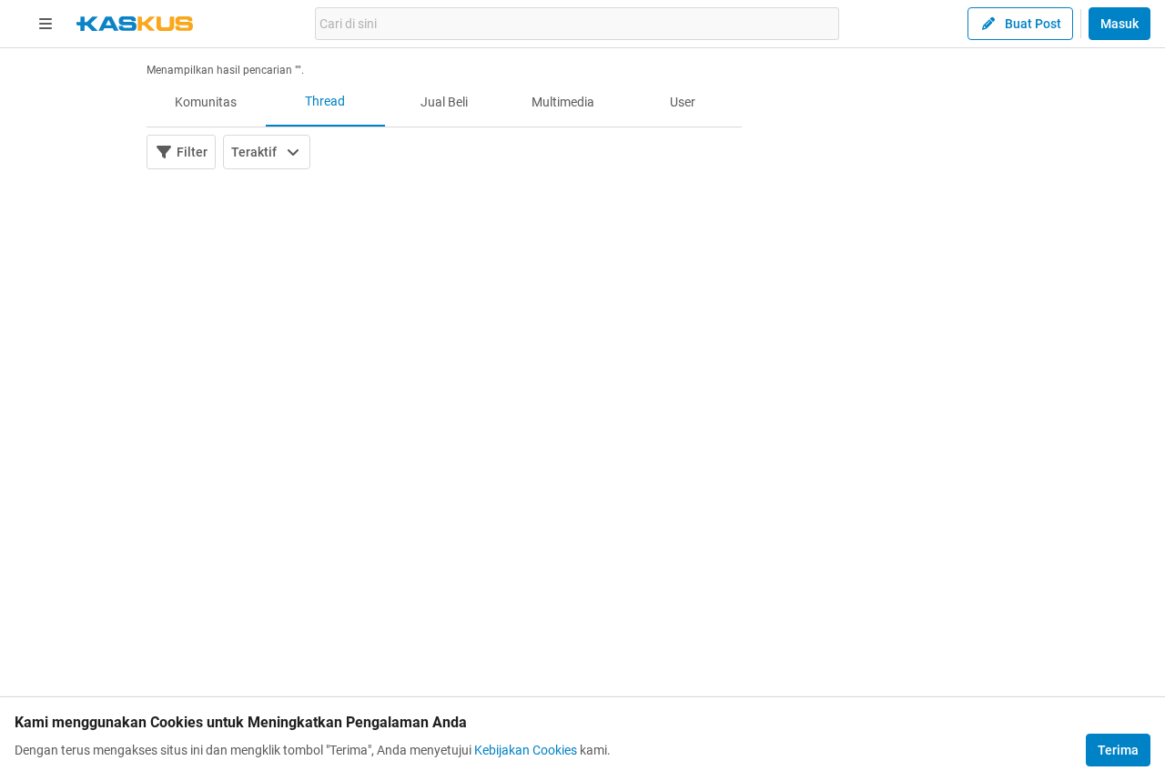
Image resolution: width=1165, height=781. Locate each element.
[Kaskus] (134, 23)
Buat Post (1033, 23)
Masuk (1119, 23)
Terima (1118, 750)
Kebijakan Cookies (525, 750)
